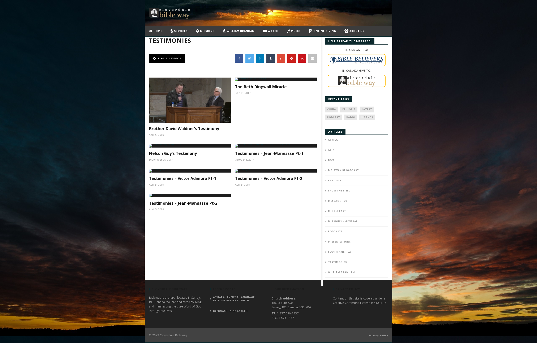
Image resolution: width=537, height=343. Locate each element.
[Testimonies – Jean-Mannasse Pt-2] (190, 195)
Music (295, 31)
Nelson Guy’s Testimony (173, 153)
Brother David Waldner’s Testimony (184, 128)
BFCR (331, 160)
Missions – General (343, 221)
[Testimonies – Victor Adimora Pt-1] (190, 171)
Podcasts (335, 231)
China (331, 109)
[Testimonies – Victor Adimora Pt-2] (276, 171)
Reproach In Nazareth (230, 310)
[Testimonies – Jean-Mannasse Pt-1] (276, 146)
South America (339, 251)
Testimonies (337, 262)
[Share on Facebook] (239, 58)
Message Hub (338, 200)
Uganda (367, 117)
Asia (331, 149)
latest (367, 109)
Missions (206, 31)
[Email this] (312, 58)
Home (157, 31)
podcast (333, 117)
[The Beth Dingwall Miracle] (276, 79)
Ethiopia (349, 109)
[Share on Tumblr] (270, 58)
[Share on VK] (302, 58)
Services (180, 31)
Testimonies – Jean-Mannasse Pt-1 (269, 153)
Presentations (339, 241)
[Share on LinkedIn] (260, 58)
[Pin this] (291, 58)
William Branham (240, 31)
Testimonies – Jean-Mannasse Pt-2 (183, 203)
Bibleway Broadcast (343, 170)
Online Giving (324, 31)
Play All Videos (169, 58)
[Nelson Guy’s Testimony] (190, 146)
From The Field (339, 190)
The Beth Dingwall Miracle (261, 87)
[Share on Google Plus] (281, 58)
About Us (356, 31)
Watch (272, 31)
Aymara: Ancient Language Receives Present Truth (234, 299)
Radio (350, 117)
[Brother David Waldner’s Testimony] (190, 100)
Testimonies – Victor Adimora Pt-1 (182, 178)
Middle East (337, 210)
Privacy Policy (378, 335)
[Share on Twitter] (249, 58)
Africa (333, 139)
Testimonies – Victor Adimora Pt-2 (268, 178)
